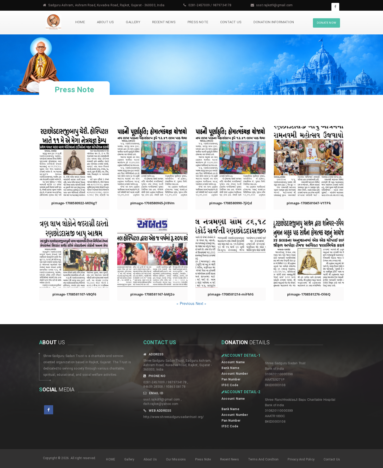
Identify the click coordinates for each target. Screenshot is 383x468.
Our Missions (176, 459)
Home (80, 22)
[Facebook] (335, 7)
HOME (110, 459)
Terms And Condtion (263, 459)
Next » (201, 303)
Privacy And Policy (301, 459)
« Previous (185, 303)
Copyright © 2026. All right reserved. (69, 458)
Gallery (133, 22)
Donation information (274, 22)
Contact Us (231, 22)
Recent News (164, 22)
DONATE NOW (326, 22)
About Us (105, 22)
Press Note (198, 22)
